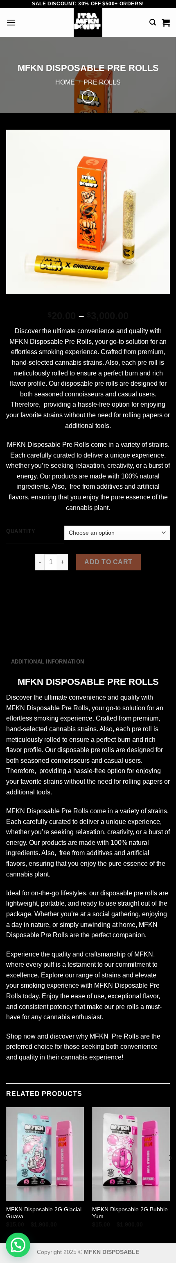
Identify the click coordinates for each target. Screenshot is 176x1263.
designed (144, 383)
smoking (51, 351)
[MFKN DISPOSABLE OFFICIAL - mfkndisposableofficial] (88, 22)
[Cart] (166, 23)
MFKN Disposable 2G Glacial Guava (43, 1213)
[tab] (88, 648)
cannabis (68, 362)
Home (65, 82)
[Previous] (6, 1174)
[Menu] (11, 22)
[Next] (170, 1174)
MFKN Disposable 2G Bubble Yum (130, 1213)
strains (92, 362)
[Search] (152, 22)
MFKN (18, 341)
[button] (18, 1245)
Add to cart (108, 561)
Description (30, 647)
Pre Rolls (102, 82)
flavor (18, 383)
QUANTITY (21, 531)
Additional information (47, 662)
